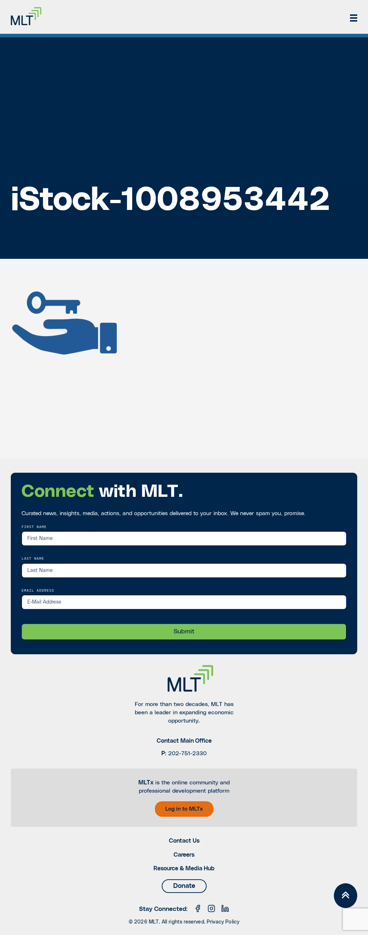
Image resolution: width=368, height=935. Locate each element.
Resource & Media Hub (184, 868)
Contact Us (184, 841)
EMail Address (38, 590)
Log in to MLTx (184, 809)
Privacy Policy (223, 922)
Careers (184, 855)
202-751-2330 (187, 753)
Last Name (33, 558)
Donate (184, 886)
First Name (34, 526)
